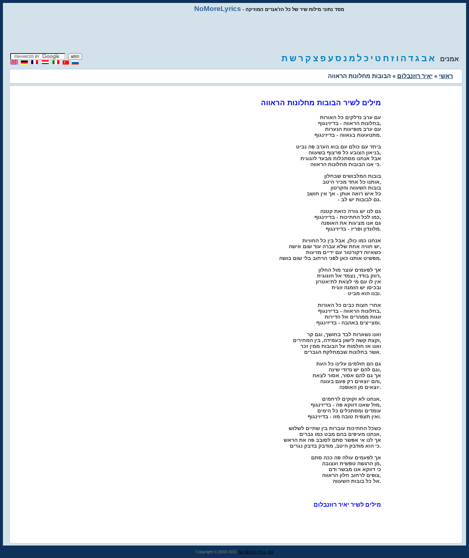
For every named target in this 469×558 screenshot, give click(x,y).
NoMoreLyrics (217, 8)
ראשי (446, 76)
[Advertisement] (234, 32)
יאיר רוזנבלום (415, 76)
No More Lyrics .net (255, 552)
